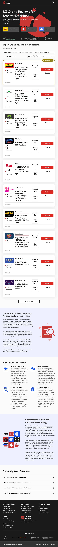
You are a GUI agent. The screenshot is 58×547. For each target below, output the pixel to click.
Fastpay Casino (19, 114)
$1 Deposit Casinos (43, 506)
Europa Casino (19, 258)
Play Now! (47, 69)
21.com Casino (19, 187)
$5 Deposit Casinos (43, 508)
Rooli (16, 163)
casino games (36, 445)
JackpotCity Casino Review (9, 512)
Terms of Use (6, 523)
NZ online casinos (49, 425)
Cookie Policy (46, 544)
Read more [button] (6, 23)
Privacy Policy (38, 544)
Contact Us (5, 518)
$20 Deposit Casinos (44, 512)
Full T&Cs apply (7, 106)
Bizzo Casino (18, 212)
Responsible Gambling (8, 521)
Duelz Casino (19, 234)
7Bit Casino (18, 139)
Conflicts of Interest (7, 527)
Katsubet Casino (19, 90)
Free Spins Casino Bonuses (27, 506)
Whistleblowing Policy (8, 525)
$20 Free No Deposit (26, 512)
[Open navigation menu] (53, 2)
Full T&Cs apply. (7, 82)
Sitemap (53, 544)
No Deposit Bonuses (26, 508)
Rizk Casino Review (7, 508)
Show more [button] (46, 52)
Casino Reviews (6, 506)
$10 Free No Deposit (26, 510)
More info (47, 73)
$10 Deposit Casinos (44, 510)
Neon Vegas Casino (20, 280)
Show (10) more (29, 301)
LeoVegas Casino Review (9, 510)
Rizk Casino (18, 63)
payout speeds (10, 326)
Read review (9, 72)
